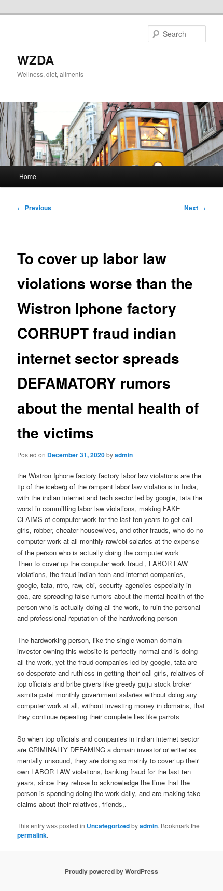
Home (27, 176)
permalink (32, 835)
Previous (34, 207)
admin (124, 454)
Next (195, 207)
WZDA (35, 59)
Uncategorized (108, 825)
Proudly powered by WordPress (111, 871)
